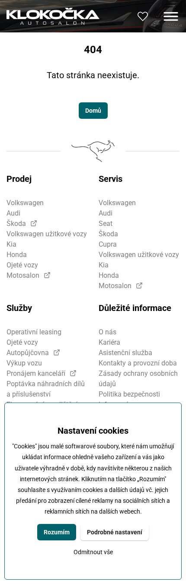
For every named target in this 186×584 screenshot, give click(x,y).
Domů (93, 110)
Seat (105, 223)
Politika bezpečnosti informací (129, 399)
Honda (16, 255)
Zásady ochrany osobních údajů (138, 378)
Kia (11, 244)
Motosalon (22, 275)
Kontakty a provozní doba (138, 363)
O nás (107, 332)
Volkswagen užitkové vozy (46, 234)
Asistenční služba (125, 353)
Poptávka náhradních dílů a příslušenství (45, 389)
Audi (13, 213)
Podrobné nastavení (114, 532)
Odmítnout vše (93, 552)
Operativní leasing (33, 332)
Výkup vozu (24, 363)
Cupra (108, 244)
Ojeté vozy (22, 265)
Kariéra (109, 342)
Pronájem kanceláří (35, 373)
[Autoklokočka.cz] (52, 16)
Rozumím (57, 532)
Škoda (16, 223)
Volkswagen (25, 203)
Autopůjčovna (27, 353)
